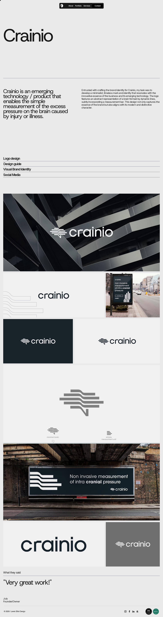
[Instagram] (125, 611)
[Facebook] (129, 611)
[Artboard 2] (137, 611)
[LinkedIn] (133, 611)
